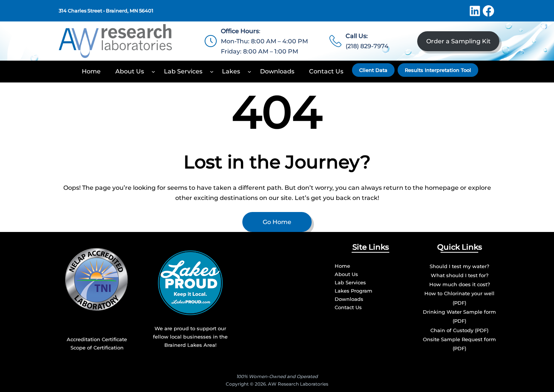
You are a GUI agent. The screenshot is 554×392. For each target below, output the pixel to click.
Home (342, 266)
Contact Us (348, 307)
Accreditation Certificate (97, 339)
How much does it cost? (459, 284)
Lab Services (350, 282)
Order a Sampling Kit (458, 41)
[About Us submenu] (153, 71)
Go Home (277, 222)
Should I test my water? (459, 266)
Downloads (349, 299)
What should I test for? (459, 275)
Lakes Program (353, 291)
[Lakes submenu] (249, 71)
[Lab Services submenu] (212, 71)
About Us (346, 274)
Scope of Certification (97, 348)
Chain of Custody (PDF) (459, 330)
